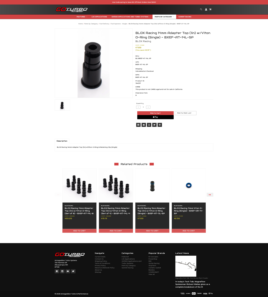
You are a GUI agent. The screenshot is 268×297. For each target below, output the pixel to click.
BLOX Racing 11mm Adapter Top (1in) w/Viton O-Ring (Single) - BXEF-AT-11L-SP (151, 211)
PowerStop (153, 259)
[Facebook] (138, 124)
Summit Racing (127, 268)
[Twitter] (154, 124)
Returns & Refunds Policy (104, 268)
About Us (98, 270)
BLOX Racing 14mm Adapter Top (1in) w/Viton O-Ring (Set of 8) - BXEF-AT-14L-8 (79, 211)
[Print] (149, 124)
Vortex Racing (154, 263)
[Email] (144, 124)
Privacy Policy (100, 265)
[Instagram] (62, 271)
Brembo (152, 270)
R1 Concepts (153, 257)
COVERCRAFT (154, 272)
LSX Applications (128, 259)
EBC (150, 261)
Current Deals (100, 257)
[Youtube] (68, 271)
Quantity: (140, 103)
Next (210, 195)
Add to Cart (79, 231)
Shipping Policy (101, 261)
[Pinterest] (160, 124)
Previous (58, 195)
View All (152, 274)
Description (62, 141)
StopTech (152, 265)
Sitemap (98, 272)
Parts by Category (129, 265)
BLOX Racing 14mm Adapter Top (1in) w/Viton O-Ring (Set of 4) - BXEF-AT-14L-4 (115, 211)
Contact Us (99, 259)
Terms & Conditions (102, 263)
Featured (125, 257)
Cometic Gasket (155, 268)
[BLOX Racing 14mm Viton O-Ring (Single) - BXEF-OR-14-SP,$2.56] (189, 185)
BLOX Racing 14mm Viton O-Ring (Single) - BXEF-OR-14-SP (188, 211)
